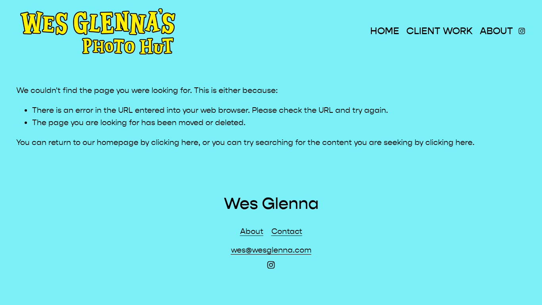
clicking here (174, 142)
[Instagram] (522, 31)
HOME (384, 31)
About (251, 231)
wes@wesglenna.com (271, 250)
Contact (286, 231)
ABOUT (496, 31)
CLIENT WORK (439, 31)
